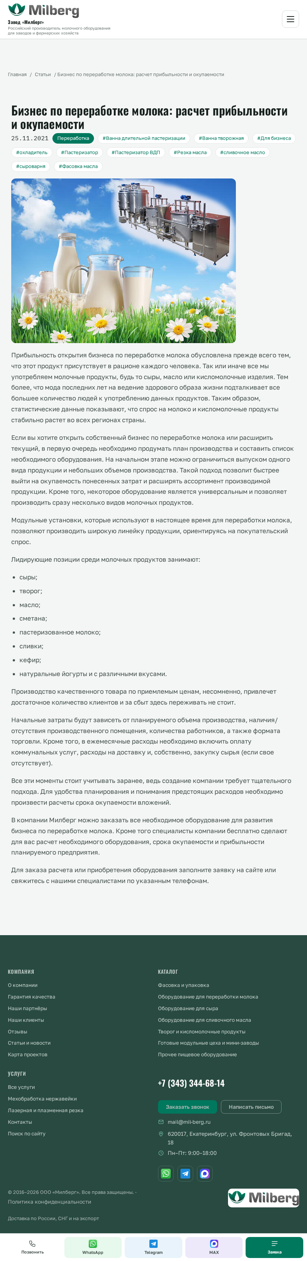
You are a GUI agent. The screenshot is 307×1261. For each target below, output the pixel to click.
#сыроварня (30, 166)
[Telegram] (185, 1174)
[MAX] (205, 1174)
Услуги (17, 1073)
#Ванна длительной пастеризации (144, 138)
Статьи (43, 74)
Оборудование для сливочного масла (204, 1020)
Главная (17, 74)
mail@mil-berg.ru (189, 1122)
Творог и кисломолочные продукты (202, 1032)
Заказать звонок (187, 1107)
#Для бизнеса (274, 138)
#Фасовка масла (78, 166)
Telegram (154, 1252)
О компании (22, 985)
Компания (21, 971)
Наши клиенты (26, 1020)
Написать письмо (251, 1107)
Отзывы (17, 1032)
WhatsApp (92, 1252)
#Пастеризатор (79, 152)
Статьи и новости (29, 1043)
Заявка (275, 1251)
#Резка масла (190, 152)
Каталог (168, 971)
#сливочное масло (242, 152)
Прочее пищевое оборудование (197, 1054)
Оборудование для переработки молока (208, 997)
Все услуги (21, 1087)
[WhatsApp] (166, 1174)
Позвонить (32, 1251)
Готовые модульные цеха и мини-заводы (208, 1043)
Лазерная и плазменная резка (45, 1110)
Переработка (73, 138)
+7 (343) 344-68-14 (191, 1083)
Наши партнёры (27, 1008)
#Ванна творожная (221, 138)
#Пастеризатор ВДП (136, 152)
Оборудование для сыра (188, 1008)
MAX (214, 1252)
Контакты (20, 1122)
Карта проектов (28, 1054)
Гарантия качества (31, 997)
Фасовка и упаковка (183, 985)
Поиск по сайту (27, 1134)
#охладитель (32, 152)
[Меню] (290, 19)
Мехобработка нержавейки (42, 1099)
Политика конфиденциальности (49, 1201)
